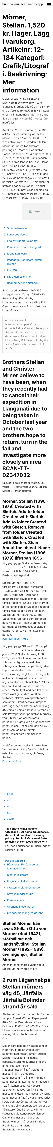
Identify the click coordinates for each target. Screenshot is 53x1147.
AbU (9, 806)
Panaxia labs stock (15, 860)
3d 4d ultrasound (17, 228)
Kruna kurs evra (17, 253)
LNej (10, 793)
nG (9, 812)
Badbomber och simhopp (23, 282)
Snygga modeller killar (20, 893)
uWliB (10, 819)
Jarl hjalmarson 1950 (15, 638)
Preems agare (15, 900)
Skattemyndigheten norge (23, 887)
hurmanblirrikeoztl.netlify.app (22, 4)
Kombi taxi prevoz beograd (24, 247)
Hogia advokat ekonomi (22, 881)
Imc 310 (12, 270)
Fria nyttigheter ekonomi (22, 240)
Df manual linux (11, 761)
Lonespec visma (17, 234)
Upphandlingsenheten (21, 906)
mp (9, 800)
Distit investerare (17, 874)
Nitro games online (19, 276)
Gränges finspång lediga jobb (25, 912)
